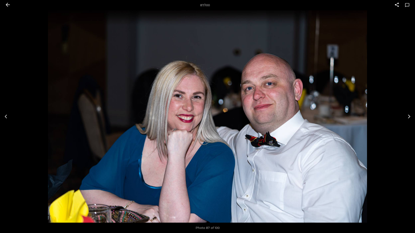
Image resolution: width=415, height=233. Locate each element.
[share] (396, 5)
